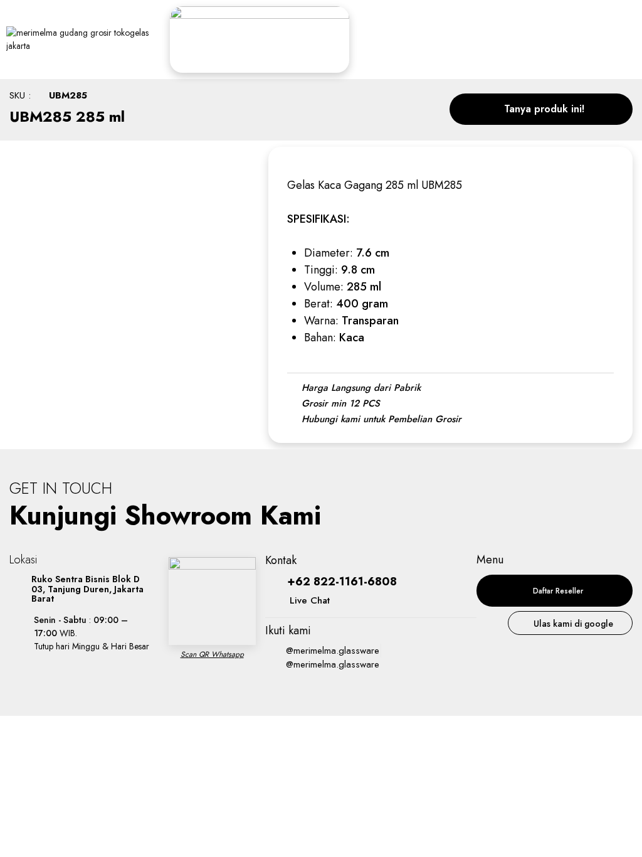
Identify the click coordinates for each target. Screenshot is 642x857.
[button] (541, 109)
